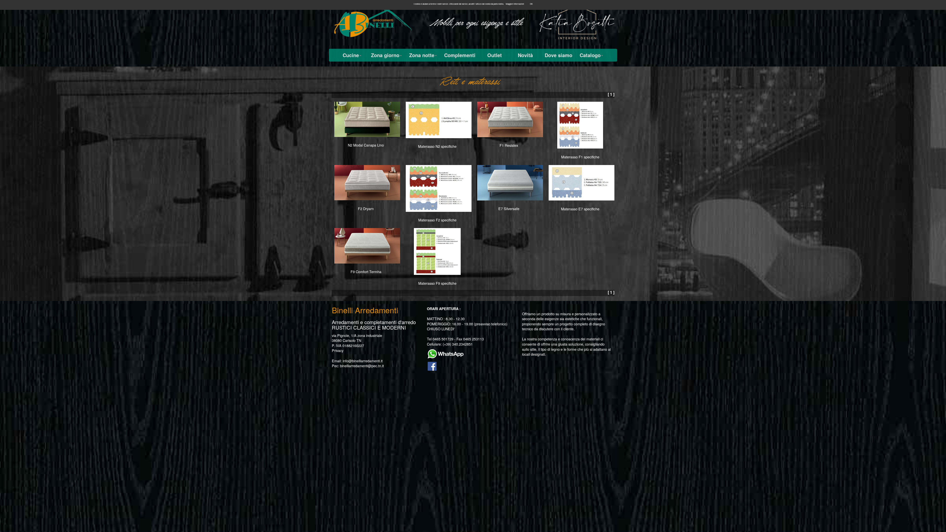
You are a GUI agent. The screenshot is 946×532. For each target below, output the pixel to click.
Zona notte (421, 55)
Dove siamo (558, 55)
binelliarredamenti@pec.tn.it (362, 365)
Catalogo (590, 55)
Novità (525, 55)
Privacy (337, 350)
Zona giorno (385, 55)
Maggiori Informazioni (515, 3)
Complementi (459, 55)
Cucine (351, 55)
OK (531, 3)
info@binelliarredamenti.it (363, 360)
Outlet (494, 55)
